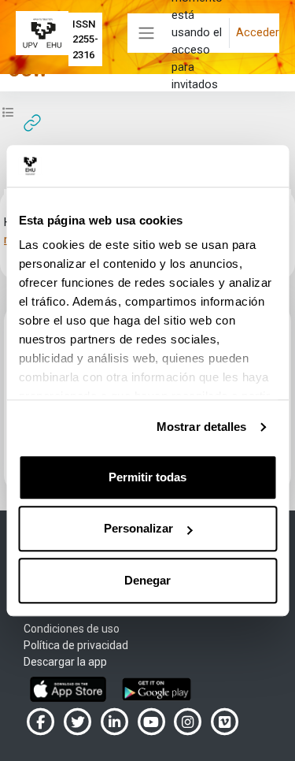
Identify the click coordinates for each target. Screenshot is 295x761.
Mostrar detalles (202, 426)
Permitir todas (147, 477)
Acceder (257, 32)
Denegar (147, 580)
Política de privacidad (76, 645)
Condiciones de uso (72, 628)
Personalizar (138, 528)
